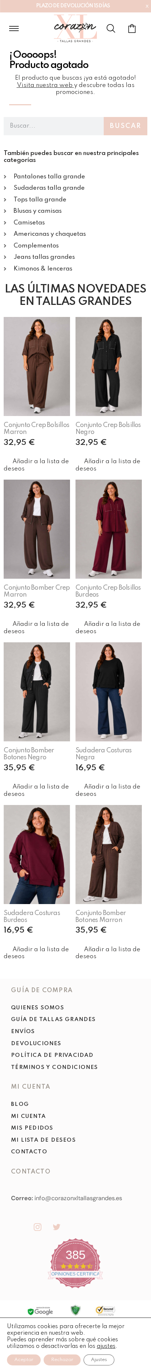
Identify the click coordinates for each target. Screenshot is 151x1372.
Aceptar (23, 1359)
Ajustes (99, 1359)
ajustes (106, 1346)
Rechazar (62, 1359)
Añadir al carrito (40, 452)
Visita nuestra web (45, 85)
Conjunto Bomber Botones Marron (101, 916)
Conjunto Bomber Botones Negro (29, 754)
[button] (37, 465)
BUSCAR (125, 126)
